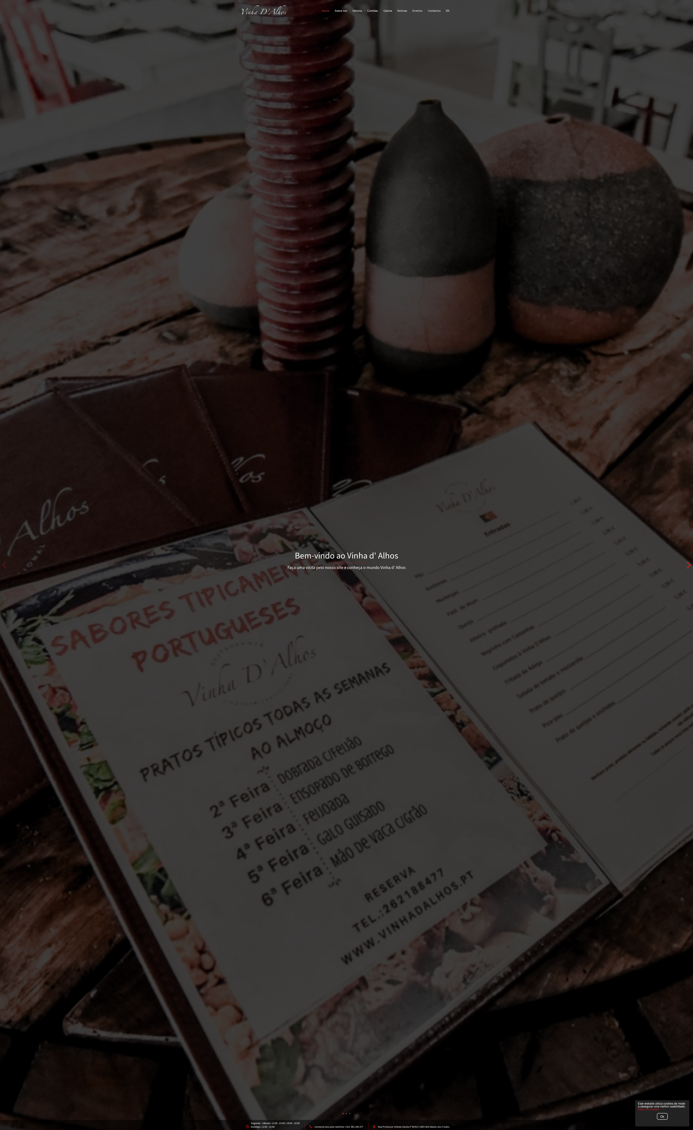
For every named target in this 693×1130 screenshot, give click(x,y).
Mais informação (648, 1109)
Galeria (387, 10)
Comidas (372, 10)
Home (325, 10)
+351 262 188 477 (354, 1126)
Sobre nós (341, 10)
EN (447, 10)
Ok (662, 1116)
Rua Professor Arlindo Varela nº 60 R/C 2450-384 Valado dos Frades (414, 1126)
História (357, 10)
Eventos (417, 10)
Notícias (402, 10)
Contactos (434, 10)
